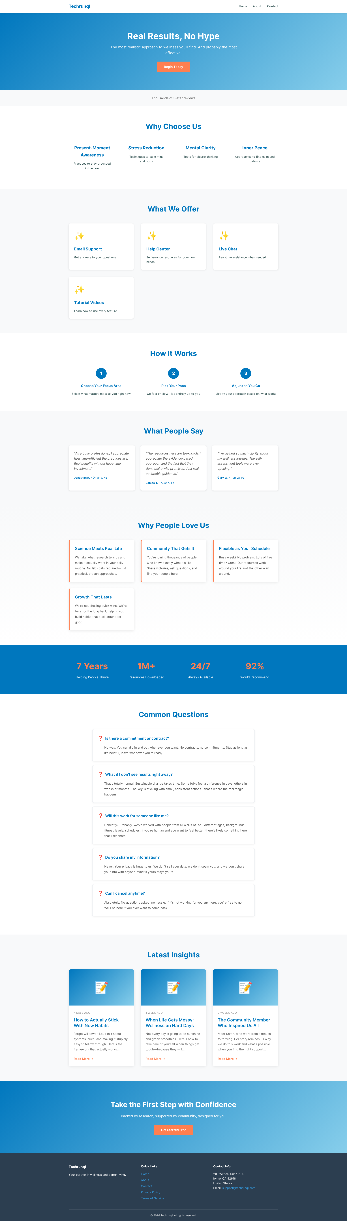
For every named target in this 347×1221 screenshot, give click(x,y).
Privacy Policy (150, 1192)
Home (243, 6)
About (257, 6)
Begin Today (173, 67)
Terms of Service (152, 1198)
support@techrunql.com (238, 1188)
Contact (272, 6)
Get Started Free (173, 1130)
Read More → (83, 1059)
